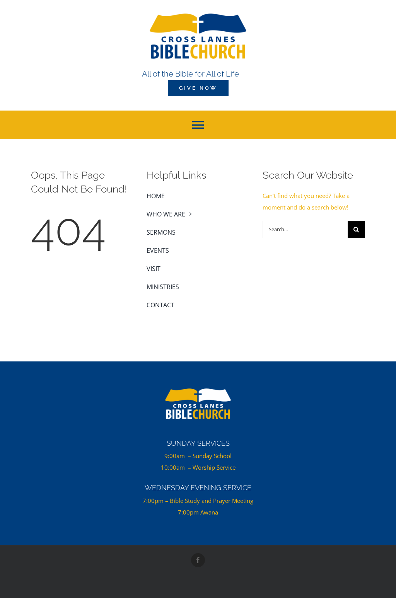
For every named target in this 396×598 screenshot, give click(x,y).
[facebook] (198, 560)
